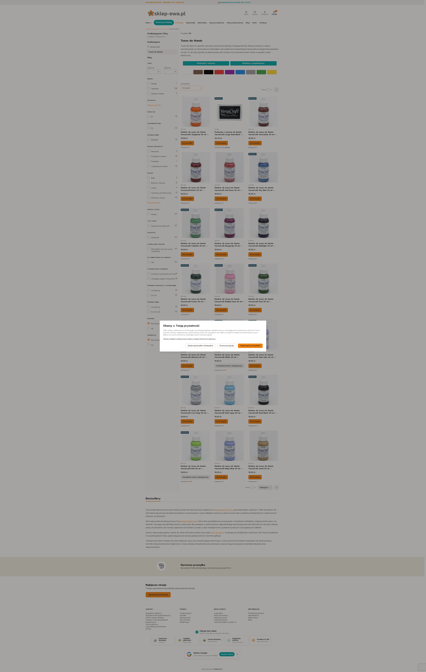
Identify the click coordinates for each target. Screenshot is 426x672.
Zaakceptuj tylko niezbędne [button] (200, 346)
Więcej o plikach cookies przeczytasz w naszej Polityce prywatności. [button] (189, 339)
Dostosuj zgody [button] (227, 346)
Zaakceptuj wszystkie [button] (250, 346)
